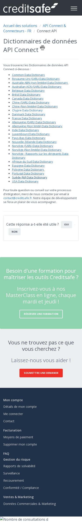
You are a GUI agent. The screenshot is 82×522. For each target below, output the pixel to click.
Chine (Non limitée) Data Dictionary (35, 106)
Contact (8, 421)
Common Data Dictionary (28, 75)
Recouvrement (13, 480)
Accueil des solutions (20, 25)
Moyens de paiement (18, 437)
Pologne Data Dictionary (28, 169)
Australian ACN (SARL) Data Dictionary (36, 87)
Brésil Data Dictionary (26, 94)
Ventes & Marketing (18, 497)
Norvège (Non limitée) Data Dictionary (36, 150)
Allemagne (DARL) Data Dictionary (34, 122)
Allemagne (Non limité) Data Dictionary (37, 126)
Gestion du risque (16, 459)
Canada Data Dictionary (28, 98)
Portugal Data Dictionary (28, 173)
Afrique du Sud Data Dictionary (32, 162)
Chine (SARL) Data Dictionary (30, 102)
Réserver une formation (41, 313)
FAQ (6, 453)
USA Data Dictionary (25, 181)
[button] (74, 8)
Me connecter (13, 414)
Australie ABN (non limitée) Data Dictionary (40, 83)
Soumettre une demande (41, 372)
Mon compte (13, 400)
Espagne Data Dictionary (28, 165)
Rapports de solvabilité (19, 466)
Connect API (47, 31)
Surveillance (11, 473)
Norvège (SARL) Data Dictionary (32, 146)
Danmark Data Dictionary (28, 114)
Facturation (12, 430)
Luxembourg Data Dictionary (31, 134)
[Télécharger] (33, 263)
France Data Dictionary (27, 118)
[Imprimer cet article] (42, 47)
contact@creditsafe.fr (17, 198)
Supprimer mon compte (20, 444)
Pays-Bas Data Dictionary (28, 138)
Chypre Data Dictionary (27, 110)
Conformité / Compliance (21, 488)
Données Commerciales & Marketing (29, 504)
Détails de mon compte (20, 406)
